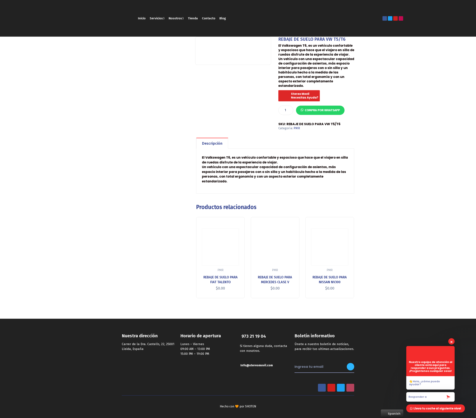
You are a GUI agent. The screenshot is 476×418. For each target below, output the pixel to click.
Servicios (156, 18)
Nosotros (175, 18)
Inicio (142, 18)
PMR (297, 128)
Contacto (208, 18)
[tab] (212, 143)
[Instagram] (401, 18)
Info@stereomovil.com (256, 365)
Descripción (212, 143)
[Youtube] (395, 18)
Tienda (193, 18)
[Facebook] (384, 18)
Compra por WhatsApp (322, 110)
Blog (222, 18)
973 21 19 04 (254, 336)
